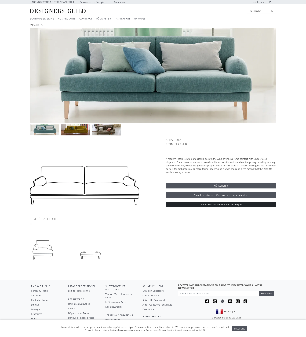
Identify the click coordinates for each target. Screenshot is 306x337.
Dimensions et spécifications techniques (221, 204)
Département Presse (79, 313)
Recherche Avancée (238, 10)
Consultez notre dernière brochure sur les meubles (220, 195)
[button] (261, 11)
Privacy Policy (112, 319)
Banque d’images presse (81, 317)
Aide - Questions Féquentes (157, 304)
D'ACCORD (239, 328)
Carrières (36, 295)
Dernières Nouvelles (79, 303)
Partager (34, 25)
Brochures (36, 313)
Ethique (35, 304)
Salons (71, 308)
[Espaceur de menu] (84, 293)
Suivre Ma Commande (154, 300)
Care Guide (148, 309)
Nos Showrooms (114, 306)
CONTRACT (85, 18)
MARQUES (140, 18)
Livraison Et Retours (153, 290)
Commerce (119, 2)
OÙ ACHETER (103, 18)
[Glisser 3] (106, 130)
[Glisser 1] (44, 130)
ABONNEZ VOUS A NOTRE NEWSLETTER (53, 2)
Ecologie (35, 309)
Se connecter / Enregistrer (94, 2)
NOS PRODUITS (67, 18)
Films (34, 318)
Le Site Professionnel (79, 290)
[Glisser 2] (75, 130)
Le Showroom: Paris (115, 302)
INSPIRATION (122, 18)
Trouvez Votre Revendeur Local (118, 296)
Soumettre (266, 293)
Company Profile (39, 290)
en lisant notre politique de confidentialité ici (185, 330)
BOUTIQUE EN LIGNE (42, 18)
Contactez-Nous (39, 300)
